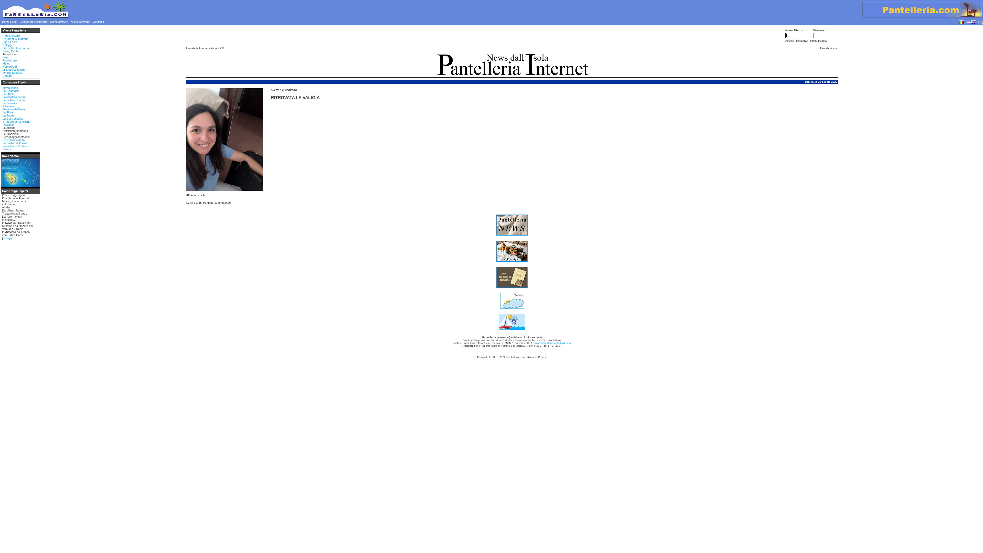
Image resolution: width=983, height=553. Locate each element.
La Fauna (8, 115)
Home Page (9, 21)
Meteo (6, 63)
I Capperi (8, 124)
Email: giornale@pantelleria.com (552, 343)
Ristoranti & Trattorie (15, 38)
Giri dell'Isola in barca (16, 48)
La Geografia (11, 90)
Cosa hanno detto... (15, 140)
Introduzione (10, 87)
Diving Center (11, 51)
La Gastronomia (13, 118)
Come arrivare (59, 21)
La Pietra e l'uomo (14, 100)
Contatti (97, 21)
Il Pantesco (9, 106)
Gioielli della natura (14, 97)
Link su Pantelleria (14, 69)
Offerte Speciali (12, 72)
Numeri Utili (10, 66)
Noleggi (7, 45)
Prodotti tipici (10, 60)
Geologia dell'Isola (14, 109)
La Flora (8, 112)
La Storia (8, 93)
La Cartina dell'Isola (15, 143)
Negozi (7, 57)
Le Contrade (10, 103)
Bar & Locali (10, 42)
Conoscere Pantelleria (33, 21)
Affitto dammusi (80, 21)
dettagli (7, 238)
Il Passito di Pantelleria (16, 121)
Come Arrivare (11, 35)
